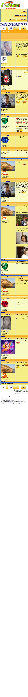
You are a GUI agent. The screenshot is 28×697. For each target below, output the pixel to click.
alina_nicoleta (8, 338)
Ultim (24, 28)
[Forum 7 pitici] (10, 8)
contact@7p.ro (19, 403)
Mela (8, 116)
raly (8, 39)
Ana (8, 159)
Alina (8, 135)
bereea (8, 298)
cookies (10, 401)
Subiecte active (20, 15)
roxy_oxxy (8, 314)
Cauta (24, 12)
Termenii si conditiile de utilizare (20, 402)
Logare (13, 19)
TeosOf (8, 150)
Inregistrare (22, 19)
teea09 (8, 69)
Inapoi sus (3, 67)
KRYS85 (8, 92)
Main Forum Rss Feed (14, 396)
